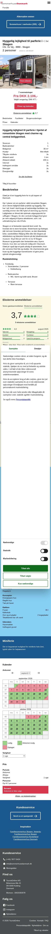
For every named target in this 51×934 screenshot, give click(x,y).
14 (11, 694)
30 (34, 733)
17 (28, 694)
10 (40, 721)
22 (17, 698)
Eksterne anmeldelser (22, 113)
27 (17, 733)
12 (11, 725)
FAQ (46, 921)
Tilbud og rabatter (41, 930)
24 (28, 698)
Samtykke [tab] (13, 348)
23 (23, 698)
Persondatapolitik (23, 925)
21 (11, 698)
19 (40, 694)
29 (28, 733)
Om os (45, 925)
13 (45, 690)
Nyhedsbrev (37, 925)
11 (45, 721)
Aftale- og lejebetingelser (25, 796)
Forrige (12, 673)
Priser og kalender (25, 106)
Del (47, 41)
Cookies (32, 921)
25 (34, 698)
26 (11, 733)
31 (40, 733)
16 (23, 694)
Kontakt (40, 921)
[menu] (49, 2)
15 (17, 694)
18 (34, 694)
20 (45, 694)
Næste (38, 673)
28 (23, 733)
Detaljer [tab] (37, 348)
